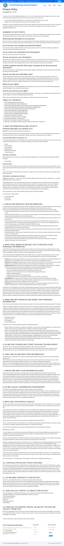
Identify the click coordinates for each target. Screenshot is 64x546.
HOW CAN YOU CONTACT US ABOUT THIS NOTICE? (17, 120)
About (49, 5)
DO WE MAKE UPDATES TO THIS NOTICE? (15, 118)
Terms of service (52, 527)
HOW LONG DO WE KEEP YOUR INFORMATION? (16, 110)
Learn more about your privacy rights (20, 88)
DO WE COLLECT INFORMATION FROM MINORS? (16, 113)
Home (45, 5)
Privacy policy (51, 529)
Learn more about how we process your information (41, 62)
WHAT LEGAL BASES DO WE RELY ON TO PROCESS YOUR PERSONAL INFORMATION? (26, 105)
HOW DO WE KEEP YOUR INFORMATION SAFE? (16, 112)
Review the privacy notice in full (41, 97)
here (4, 169)
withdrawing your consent (45, 260)
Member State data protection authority (19, 424)
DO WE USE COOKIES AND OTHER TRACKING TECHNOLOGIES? (20, 108)
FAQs (54, 5)
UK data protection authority (36, 424)
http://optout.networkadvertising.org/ (12, 338)
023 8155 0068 (22, 1)
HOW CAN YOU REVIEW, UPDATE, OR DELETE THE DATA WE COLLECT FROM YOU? (25, 121)
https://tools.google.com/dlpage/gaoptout (33, 335)
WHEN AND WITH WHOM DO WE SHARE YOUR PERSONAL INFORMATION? (23, 107)
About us (36, 529)
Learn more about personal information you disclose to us (47, 42)
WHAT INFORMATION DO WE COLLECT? (14, 102)
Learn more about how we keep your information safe (41, 81)
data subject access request (34, 93)
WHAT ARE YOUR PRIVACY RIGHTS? (13, 115)
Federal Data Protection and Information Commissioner (38, 427)
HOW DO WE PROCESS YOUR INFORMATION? (16, 104)
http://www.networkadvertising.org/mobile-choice (33, 338)
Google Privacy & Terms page (27, 340)
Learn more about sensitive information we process (14, 49)
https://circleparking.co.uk (19, 20)
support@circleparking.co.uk (9, 27)
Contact (59, 5)
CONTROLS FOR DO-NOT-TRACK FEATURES (15, 116)
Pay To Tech (59, 543)
